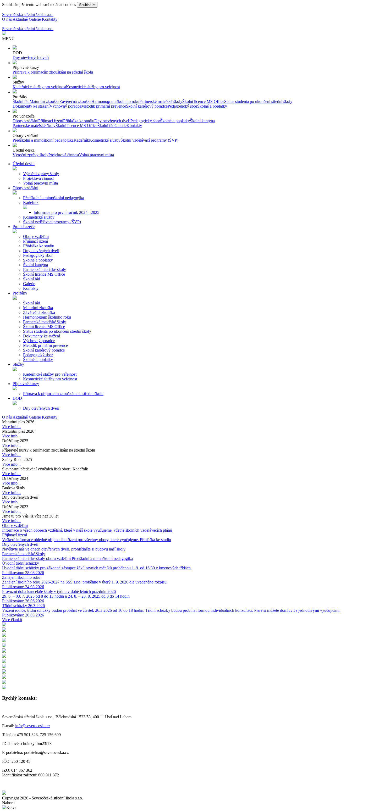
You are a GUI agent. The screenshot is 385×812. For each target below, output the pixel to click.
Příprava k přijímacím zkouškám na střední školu (53, 72)
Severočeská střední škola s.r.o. (27, 14)
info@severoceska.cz (32, 726)
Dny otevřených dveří (31, 57)
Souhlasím (87, 5)
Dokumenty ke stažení (31, 106)
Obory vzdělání (25, 121)
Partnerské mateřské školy (160, 101)
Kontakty (49, 19)
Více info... (11, 426)
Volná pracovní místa (96, 155)
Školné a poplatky (212, 106)
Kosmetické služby (104, 140)
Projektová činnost (63, 155)
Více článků (12, 620)
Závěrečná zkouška (75, 101)
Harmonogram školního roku (115, 101)
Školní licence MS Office (203, 101)
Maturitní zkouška (44, 101)
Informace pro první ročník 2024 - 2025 (66, 212)
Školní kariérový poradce (147, 106)
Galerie (35, 19)
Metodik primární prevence (103, 106)
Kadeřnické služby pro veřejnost (39, 87)
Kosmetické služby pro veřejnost (93, 87)
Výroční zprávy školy (30, 155)
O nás (7, 19)
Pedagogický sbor (182, 106)
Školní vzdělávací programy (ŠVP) (149, 140)
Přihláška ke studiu (78, 121)
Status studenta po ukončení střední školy (258, 101)
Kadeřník (81, 140)
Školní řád (21, 101)
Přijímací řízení (50, 121)
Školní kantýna (202, 121)
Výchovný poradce (65, 106)
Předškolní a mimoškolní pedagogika (43, 140)
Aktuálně (20, 19)
